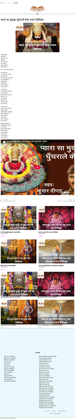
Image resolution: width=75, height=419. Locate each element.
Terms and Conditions (54, 413)
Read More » (3, 236)
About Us (47, 411)
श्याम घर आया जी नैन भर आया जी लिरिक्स (48, 232)
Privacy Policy (61, 411)
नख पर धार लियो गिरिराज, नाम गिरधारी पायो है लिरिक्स (51, 265)
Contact (54, 411)
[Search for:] (7, 2)
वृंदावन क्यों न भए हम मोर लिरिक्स (8, 265)
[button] (37, 14)
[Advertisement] (37, 340)
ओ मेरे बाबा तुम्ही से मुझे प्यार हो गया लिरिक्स (10, 232)
